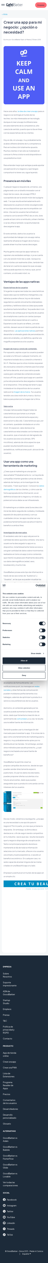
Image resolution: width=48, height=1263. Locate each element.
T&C (5, 1020)
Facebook (12, 1199)
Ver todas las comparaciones (10, 1184)
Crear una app (9, 1061)
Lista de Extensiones (8, 1075)
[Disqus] (24, 922)
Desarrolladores (10, 1109)
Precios (6, 1094)
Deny (24, 675)
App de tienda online (9, 1054)
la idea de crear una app (27, 111)
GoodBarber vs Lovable (10, 1175)
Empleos (7, 1009)
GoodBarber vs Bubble (10, 1148)
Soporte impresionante (10, 984)
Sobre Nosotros (7, 975)
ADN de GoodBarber (9, 993)
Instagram (11, 1205)
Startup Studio (6, 1002)
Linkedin (11, 1223)
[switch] (42, 630)
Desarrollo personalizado (9, 1116)
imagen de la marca (22, 392)
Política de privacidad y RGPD (8, 1029)
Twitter (10, 1211)
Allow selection (24, 668)
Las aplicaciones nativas (25, 331)
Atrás (5, 14)
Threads (10, 1229)
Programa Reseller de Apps (8, 1085)
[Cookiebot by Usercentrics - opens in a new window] (35, 585)
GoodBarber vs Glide (10, 1166)
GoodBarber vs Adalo (10, 1139)
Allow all (24, 661)
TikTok (10, 1234)
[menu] (3, 5)
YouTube (11, 1217)
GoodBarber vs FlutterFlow (10, 1157)
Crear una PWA (10, 1067)
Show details (36, 653)
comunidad (22, 719)
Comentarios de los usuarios (10, 1101)
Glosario (7, 1123)
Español (25, 1254)
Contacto (7, 1038)
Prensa (6, 1015)
